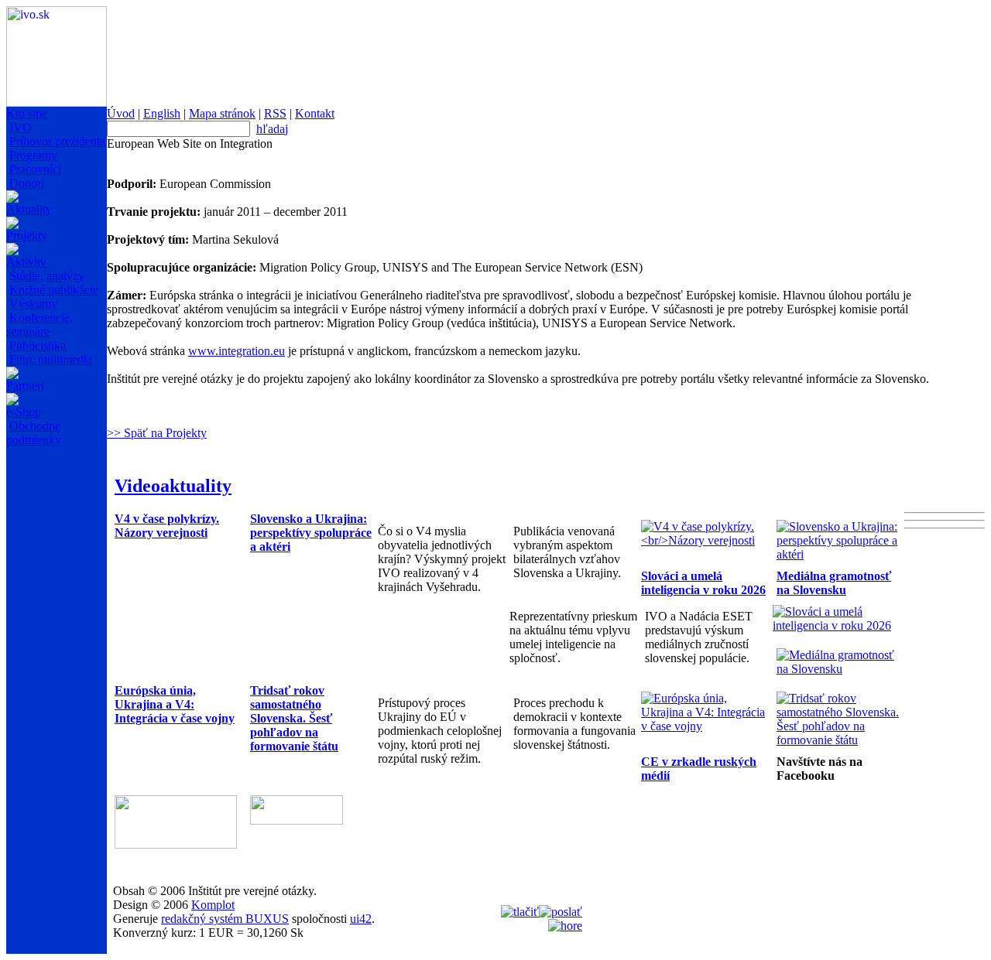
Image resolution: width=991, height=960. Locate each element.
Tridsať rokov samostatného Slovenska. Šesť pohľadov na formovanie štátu (294, 718)
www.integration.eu (236, 350)
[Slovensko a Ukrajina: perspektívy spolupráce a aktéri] (840, 554)
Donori (26, 183)
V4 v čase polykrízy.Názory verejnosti (167, 525)
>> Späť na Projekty (157, 432)
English (161, 113)
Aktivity (26, 261)
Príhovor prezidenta (57, 141)
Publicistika (37, 345)
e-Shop (23, 412)
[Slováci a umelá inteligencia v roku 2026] (836, 625)
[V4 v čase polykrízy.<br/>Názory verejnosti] (705, 540)
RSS (275, 113)
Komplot (213, 904)
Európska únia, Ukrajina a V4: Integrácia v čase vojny (175, 704)
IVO (20, 127)
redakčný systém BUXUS (225, 918)
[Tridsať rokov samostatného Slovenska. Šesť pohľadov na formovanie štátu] (840, 739)
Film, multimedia (50, 359)
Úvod (121, 113)
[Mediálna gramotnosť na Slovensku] (840, 668)
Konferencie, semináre (39, 324)
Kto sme (26, 113)
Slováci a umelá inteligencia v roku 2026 (703, 582)
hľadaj (272, 128)
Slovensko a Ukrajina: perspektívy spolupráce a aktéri (311, 532)
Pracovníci (35, 169)
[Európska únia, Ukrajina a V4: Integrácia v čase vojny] (705, 726)
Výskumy (33, 303)
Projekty (26, 235)
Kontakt (314, 113)
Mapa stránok (222, 113)
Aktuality (29, 209)
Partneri (25, 385)
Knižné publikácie (53, 289)
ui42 (361, 918)
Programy (33, 155)
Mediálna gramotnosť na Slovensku (834, 582)
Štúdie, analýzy (46, 275)
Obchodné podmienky (33, 432)
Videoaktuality (173, 486)
